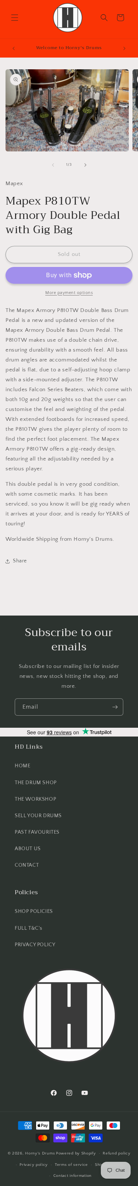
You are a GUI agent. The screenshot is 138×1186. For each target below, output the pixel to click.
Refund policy (116, 1153)
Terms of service (71, 1165)
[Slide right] (85, 165)
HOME (22, 766)
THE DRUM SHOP (36, 783)
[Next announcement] (124, 48)
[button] (15, 18)
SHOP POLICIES (34, 911)
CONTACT (27, 865)
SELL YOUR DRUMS (38, 816)
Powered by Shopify (76, 1153)
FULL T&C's (28, 928)
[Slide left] (53, 165)
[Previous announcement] (14, 48)
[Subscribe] (115, 707)
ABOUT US (28, 849)
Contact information (72, 1176)
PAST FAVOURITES (37, 832)
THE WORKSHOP (35, 799)
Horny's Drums (40, 1153)
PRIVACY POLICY (35, 945)
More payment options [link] (69, 292)
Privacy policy (34, 1165)
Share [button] (20, 561)
